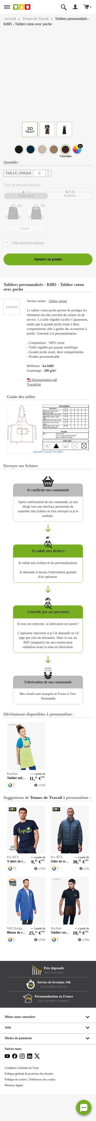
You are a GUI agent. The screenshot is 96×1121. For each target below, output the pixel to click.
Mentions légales (15, 1112)
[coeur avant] (13, 212)
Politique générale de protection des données (33, 1100)
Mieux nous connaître (21, 1043)
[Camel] (54, 149)
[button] (83, 1107)
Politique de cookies (17, 1106)
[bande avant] (36, 212)
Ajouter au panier (48, 259)
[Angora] (42, 149)
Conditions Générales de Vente (24, 1094)
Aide (8, 1054)
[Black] (19, 149)
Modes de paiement (19, 1064)
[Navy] (30, 149)
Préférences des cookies (48, 1106)
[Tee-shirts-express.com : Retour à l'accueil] (26, 6)
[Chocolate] (65, 149)
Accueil (10, 18)
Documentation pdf (46, 384)
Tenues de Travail (38, 18)
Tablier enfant (61, 301)
